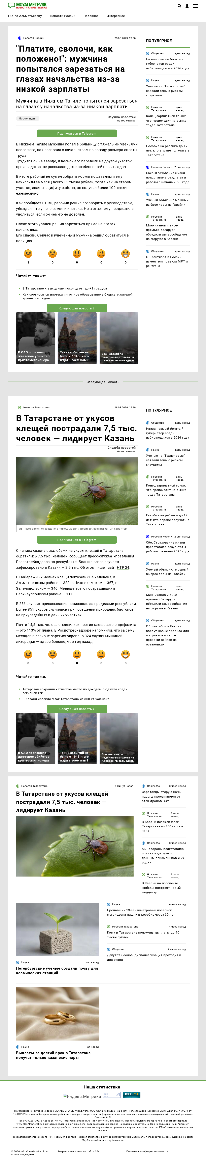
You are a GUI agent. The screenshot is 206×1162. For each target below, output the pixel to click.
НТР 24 (123, 567)
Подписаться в (77, 133)
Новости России (33, 37)
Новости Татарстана (158, 109)
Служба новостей (122, 117)
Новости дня (28, 118)
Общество (157, 53)
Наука (155, 80)
